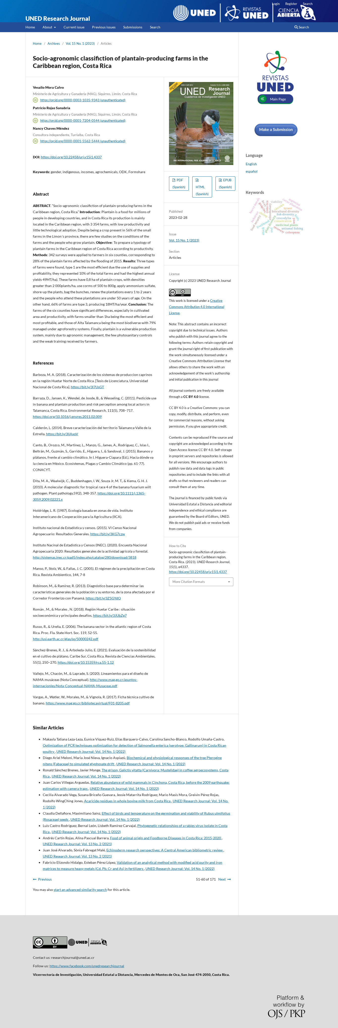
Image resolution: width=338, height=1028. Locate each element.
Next (222, 879)
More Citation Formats (188, 582)
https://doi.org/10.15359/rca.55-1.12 (86, 662)
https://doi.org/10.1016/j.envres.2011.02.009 (67, 416)
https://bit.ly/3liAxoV (62, 434)
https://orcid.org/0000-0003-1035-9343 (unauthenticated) (82, 100)
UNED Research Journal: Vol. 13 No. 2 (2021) (77, 844)
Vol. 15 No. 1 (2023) (80, 43)
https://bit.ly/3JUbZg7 (110, 615)
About (48, 27)
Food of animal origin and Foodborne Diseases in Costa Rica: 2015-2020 (166, 838)
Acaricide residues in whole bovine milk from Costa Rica (127, 801)
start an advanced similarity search (80, 889)
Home (30, 27)
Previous (45, 879)
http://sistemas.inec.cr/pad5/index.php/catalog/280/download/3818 (84, 557)
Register (291, 4)
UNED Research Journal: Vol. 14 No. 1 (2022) (90, 751)
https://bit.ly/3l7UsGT (87, 387)
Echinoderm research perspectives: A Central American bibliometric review (164, 850)
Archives (54, 43)
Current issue (74, 27)
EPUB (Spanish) (225, 183)
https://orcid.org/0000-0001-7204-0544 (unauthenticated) (82, 121)
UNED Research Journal (57, 18)
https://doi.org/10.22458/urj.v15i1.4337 (71, 157)
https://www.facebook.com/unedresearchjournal (86, 966)
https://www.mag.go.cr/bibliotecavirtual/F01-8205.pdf (88, 703)
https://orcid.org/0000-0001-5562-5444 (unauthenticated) (82, 141)
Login (276, 4)
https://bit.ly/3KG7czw (107, 534)
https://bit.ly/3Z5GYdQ (103, 598)
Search (155, 27)
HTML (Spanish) (202, 190)
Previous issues (104, 27)
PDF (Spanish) (178, 183)
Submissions (132, 27)
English (251, 164)
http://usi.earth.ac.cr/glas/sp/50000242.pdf (65, 639)
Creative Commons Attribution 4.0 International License (196, 307)
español (252, 171)
